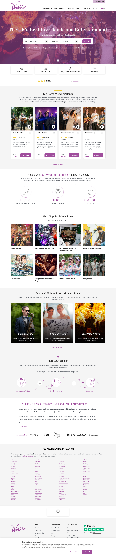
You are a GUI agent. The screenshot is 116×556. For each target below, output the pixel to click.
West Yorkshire (86, 484)
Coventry (37, 463)
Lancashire (61, 461)
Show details (74, 552)
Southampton (86, 466)
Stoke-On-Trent (87, 471)
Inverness (37, 498)
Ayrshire (13, 478)
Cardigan (13, 496)
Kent (60, 459)
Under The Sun (42, 133)
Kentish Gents (18, 133)
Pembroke (61, 491)
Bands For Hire (39, 533)
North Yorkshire (62, 481)
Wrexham (85, 489)
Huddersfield (38, 496)
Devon (36, 468)
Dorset (36, 469)
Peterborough (62, 494)
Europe (36, 483)
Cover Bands (39, 530)
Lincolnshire (62, 466)
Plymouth (61, 496)
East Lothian (38, 474)
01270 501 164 (100, 1)
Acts (26, 41)
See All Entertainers (58, 347)
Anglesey (13, 476)
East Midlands (14, 461)
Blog (52, 533)
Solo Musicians (66, 48)
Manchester (61, 471)
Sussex (84, 476)
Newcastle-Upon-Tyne (64, 478)
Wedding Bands (28, 48)
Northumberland (63, 484)
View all (75, 81)
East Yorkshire (38, 478)
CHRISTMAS (86, 8)
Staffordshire (86, 469)
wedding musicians (27, 456)
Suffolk (84, 473)
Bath (12, 479)
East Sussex (38, 476)
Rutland (85, 459)
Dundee (36, 471)
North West (13, 464)
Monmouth (61, 476)
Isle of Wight (38, 499)
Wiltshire (85, 486)
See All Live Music (58, 164)
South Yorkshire (87, 468)
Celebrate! (89, 391)
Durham (37, 473)
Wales (12, 471)
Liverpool (61, 468)
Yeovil (84, 491)
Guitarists (75, 48)
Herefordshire (38, 493)
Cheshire (13, 499)
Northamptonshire (63, 483)
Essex (36, 481)
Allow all (87, 552)
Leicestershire (62, 464)
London (60, 469)
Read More (24, 426)
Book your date (56, 391)
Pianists (90, 48)
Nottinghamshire (63, 488)
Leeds (60, 463)
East (12, 459)
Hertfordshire (38, 494)
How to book (71, 535)
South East (13, 468)
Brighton (13, 488)
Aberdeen (13, 474)
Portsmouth (62, 498)
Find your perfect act (22, 391)
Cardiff (12, 494)
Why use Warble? (56, 530)
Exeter (36, 484)
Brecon (12, 486)
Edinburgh (37, 479)
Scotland (13, 466)
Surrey (84, 474)
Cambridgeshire (14, 493)
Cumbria (37, 464)
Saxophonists (82, 48)
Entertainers (59, 8)
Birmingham (14, 484)
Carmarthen (13, 498)
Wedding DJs (38, 48)
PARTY (78, 8)
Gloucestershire (39, 489)
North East (13, 463)
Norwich (61, 486)
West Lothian (86, 481)
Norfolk (61, 479)
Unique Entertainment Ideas (52, 48)
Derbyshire (37, 466)
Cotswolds (37, 461)
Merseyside (61, 473)
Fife (36, 486)
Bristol (12, 489)
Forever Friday (90, 133)
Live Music (46, 8)
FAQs (68, 528)
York (84, 493)
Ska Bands (89, 100)
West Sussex (86, 483)
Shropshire (85, 463)
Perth (60, 493)
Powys (60, 499)
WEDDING (71, 8)
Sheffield (85, 461)
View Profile (25, 155)
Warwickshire (86, 479)
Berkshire (13, 483)
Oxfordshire (62, 489)
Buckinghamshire (15, 491)
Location (55, 41)
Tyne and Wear (86, 478)
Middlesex (61, 474)
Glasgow (37, 488)
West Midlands (14, 473)
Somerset (85, 464)
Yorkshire (85, 494)
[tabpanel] (22, 132)
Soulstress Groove (67, 133)
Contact (96, 8)
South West (13, 469)
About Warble (55, 528)
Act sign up (54, 536)
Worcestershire (86, 488)
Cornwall (37, 459)
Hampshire (37, 491)
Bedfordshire (14, 481)
